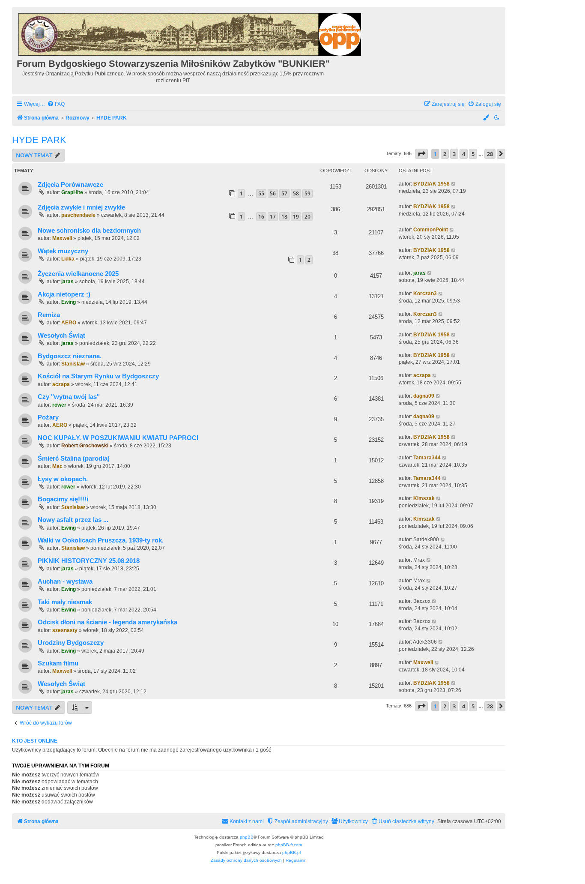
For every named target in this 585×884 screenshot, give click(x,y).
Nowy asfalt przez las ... (73, 519)
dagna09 (423, 396)
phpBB (247, 837)
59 (307, 193)
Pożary (48, 417)
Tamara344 (427, 458)
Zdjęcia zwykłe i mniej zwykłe (81, 207)
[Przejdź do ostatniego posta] (454, 184)
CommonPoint (430, 230)
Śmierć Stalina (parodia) (74, 458)
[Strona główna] (190, 33)
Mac (57, 466)
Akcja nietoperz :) (64, 294)
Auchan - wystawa (65, 581)
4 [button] (463, 154)
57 (284, 193)
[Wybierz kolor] (486, 118)
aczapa (61, 384)
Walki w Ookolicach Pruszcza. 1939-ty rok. (101, 540)
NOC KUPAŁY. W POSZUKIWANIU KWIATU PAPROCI (118, 438)
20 (307, 216)
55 (261, 193)
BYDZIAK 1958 (431, 184)
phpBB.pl (291, 852)
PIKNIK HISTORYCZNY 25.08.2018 (89, 560)
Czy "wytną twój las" (69, 396)
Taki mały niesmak (65, 602)
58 (296, 193)
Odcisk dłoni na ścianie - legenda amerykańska (107, 622)
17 (273, 216)
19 (296, 216)
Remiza (49, 315)
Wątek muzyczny (63, 251)
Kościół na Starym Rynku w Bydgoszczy (98, 376)
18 (284, 216)
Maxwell (62, 238)
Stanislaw (73, 364)
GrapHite (72, 192)
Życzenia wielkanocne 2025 (78, 273)
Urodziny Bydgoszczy (71, 642)
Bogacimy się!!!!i (63, 499)
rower (59, 405)
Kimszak (424, 498)
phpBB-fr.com (288, 844)
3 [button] (454, 154)
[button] (421, 154)
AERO (68, 323)
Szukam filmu (58, 663)
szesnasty (65, 630)
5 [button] (473, 154)
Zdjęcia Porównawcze (70, 184)
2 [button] (444, 154)
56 (273, 193)
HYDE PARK (39, 140)
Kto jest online (34, 740)
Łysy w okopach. (63, 479)
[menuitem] (56, 104)
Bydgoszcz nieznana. (69, 356)
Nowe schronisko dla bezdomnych (89, 230)
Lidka (68, 259)
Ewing (68, 302)
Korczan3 (425, 294)
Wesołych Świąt (61, 335)
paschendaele (78, 215)
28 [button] (490, 154)
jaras (67, 282)
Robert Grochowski (84, 446)
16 (261, 216)
